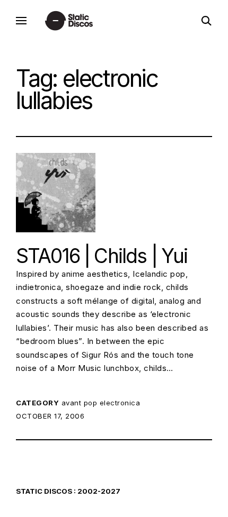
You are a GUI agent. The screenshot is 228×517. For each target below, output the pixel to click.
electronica (120, 402)
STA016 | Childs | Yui (101, 256)
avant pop (80, 402)
